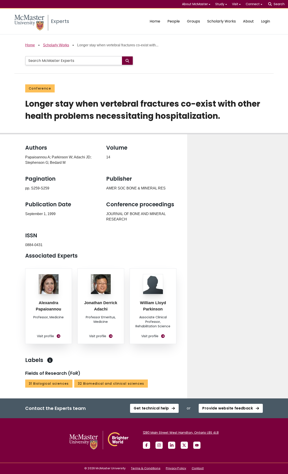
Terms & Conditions (145, 468)
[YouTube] (196, 445)
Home (155, 21)
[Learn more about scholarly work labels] (50, 360)
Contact (198, 468)
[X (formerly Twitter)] (184, 445)
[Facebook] (146, 445)
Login (265, 21)
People (173, 21)
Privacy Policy (176, 468)
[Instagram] (159, 445)
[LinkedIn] (171, 445)
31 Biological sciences (49, 383)
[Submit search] (127, 60)
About (248, 21)
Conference (40, 88)
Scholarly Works (221, 21)
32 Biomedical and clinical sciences (111, 383)
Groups (193, 21)
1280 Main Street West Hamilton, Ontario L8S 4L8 (181, 432)
